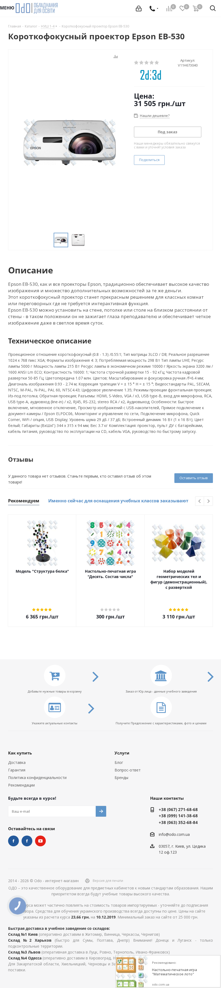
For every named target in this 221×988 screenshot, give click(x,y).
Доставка (17, 762)
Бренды (121, 777)
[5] (157, 63)
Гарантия (16, 770)
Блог (119, 762)
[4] (151, 63)
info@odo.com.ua (174, 834)
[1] (136, 63)
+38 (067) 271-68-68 (178, 809)
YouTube (40, 841)
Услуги (122, 753)
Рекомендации (21, 785)
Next (208, 501)
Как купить (20, 753)
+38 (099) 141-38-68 (178, 815)
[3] (146, 63)
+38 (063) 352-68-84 (178, 822)
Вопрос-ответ (128, 770)
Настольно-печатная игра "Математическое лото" (174, 972)
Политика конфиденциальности (37, 777)
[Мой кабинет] (138, 8)
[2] (141, 63)
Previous (199, 501)
